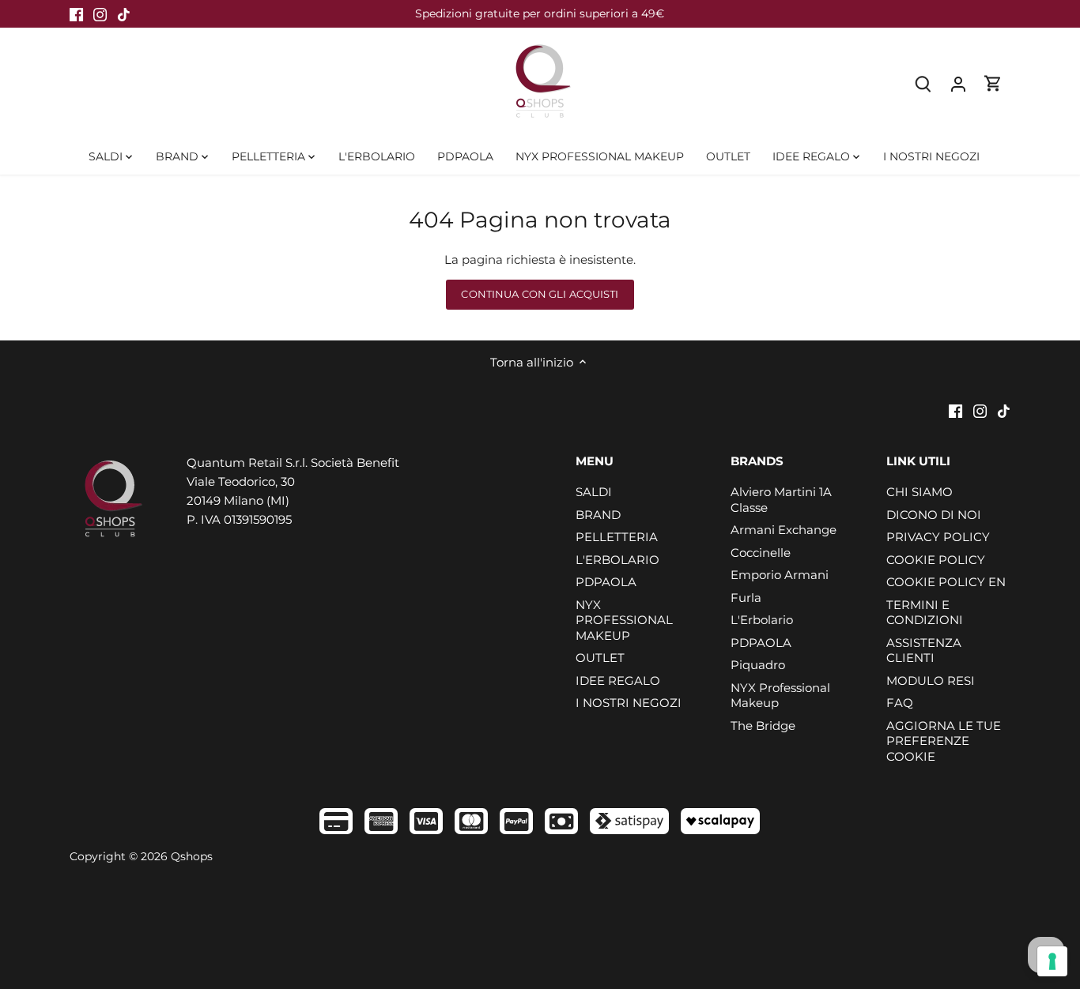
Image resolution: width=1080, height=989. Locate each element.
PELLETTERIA (617, 536)
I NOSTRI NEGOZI (629, 702)
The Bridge (763, 725)
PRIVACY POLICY (938, 536)
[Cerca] (923, 83)
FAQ (899, 702)
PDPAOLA (606, 581)
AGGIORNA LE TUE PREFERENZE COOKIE (943, 741)
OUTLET (600, 657)
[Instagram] (100, 14)
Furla (746, 597)
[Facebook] (76, 14)
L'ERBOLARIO (617, 559)
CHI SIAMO (919, 491)
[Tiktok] (123, 14)
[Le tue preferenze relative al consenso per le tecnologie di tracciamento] (1052, 961)
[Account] (958, 83)
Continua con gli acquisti (539, 294)
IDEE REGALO (618, 680)
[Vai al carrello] (993, 83)
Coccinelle (761, 552)
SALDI (594, 491)
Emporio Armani (780, 574)
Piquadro (758, 664)
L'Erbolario (762, 619)
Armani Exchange (783, 529)
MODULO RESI (930, 680)
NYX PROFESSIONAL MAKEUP (624, 620)
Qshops (192, 856)
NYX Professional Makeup (780, 695)
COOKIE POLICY (935, 559)
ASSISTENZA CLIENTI (923, 650)
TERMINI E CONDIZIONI (924, 612)
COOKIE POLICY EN (946, 581)
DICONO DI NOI (933, 514)
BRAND (598, 514)
